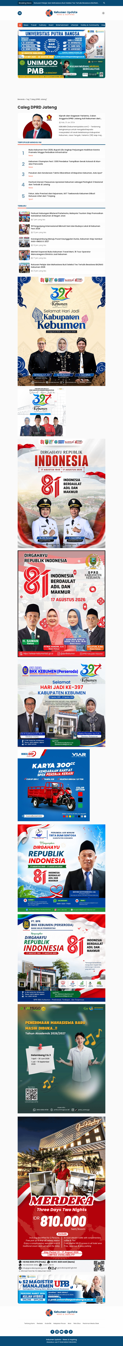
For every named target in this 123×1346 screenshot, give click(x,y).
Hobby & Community (90, 25)
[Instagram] (57, 1332)
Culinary (42, 25)
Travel (33, 25)
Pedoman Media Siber (91, 1323)
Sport (31, 199)
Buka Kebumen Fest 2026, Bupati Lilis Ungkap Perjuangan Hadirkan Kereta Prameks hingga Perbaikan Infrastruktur (64, 151)
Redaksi (40, 1323)
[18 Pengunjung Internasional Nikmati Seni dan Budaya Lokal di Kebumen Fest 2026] (24, 229)
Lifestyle (74, 25)
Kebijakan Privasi (59, 1323)
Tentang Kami (29, 1323)
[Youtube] (62, 1332)
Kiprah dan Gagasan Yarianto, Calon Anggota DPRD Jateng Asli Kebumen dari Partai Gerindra (79, 118)
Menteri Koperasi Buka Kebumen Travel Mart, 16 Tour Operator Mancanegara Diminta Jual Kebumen (61, 253)
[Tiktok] (71, 1332)
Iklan (69, 1323)
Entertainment (62, 25)
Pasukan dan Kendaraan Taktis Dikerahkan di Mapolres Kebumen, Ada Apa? (65, 173)
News (26, 25)
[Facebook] (52, 1332)
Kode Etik (48, 1323)
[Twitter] (66, 1332)
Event (51, 25)
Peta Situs (77, 1323)
